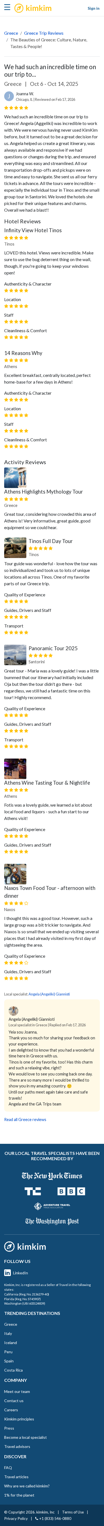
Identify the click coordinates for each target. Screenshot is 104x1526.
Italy (8, 1333)
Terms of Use (73, 1512)
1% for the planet (19, 1495)
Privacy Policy (16, 1518)
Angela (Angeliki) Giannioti (49, 994)
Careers (11, 1409)
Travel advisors (17, 1446)
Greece (11, 33)
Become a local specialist (25, 1437)
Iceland (10, 1342)
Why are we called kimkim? (27, 1486)
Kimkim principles (19, 1419)
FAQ (8, 1467)
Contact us (14, 1400)
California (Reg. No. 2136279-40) (26, 1294)
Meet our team (17, 1391)
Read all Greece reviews (25, 1119)
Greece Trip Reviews (44, 33)
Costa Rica (13, 1370)
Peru (8, 1351)
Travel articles (16, 1476)
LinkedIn (20, 1272)
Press (9, 1428)
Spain (9, 1361)
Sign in (94, 8)
